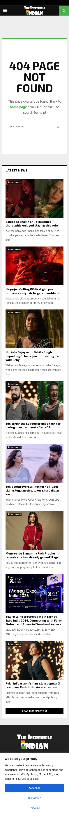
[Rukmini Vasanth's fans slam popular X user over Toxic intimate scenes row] (34, 660)
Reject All (34, 808)
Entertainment (14, 182)
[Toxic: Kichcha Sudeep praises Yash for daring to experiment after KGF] (34, 400)
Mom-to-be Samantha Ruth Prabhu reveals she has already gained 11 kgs (32, 555)
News (10, 577)
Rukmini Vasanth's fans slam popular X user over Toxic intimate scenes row (33, 685)
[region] (34, 784)
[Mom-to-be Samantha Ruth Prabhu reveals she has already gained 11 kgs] (34, 530)
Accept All (34, 788)
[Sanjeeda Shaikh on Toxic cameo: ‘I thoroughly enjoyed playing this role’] (34, 198)
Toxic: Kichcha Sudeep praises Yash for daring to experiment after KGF (33, 425)
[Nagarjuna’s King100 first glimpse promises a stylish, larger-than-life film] (34, 266)
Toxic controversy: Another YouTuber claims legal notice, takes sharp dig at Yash (32, 490)
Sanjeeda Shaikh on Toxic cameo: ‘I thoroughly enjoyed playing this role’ (32, 223)
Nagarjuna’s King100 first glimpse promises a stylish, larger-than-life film (34, 291)
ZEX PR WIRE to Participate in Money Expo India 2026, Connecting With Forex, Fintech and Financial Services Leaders (34, 620)
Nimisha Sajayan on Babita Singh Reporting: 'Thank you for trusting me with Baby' (32, 356)
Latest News (17, 170)
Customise (34, 798)
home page (18, 107)
